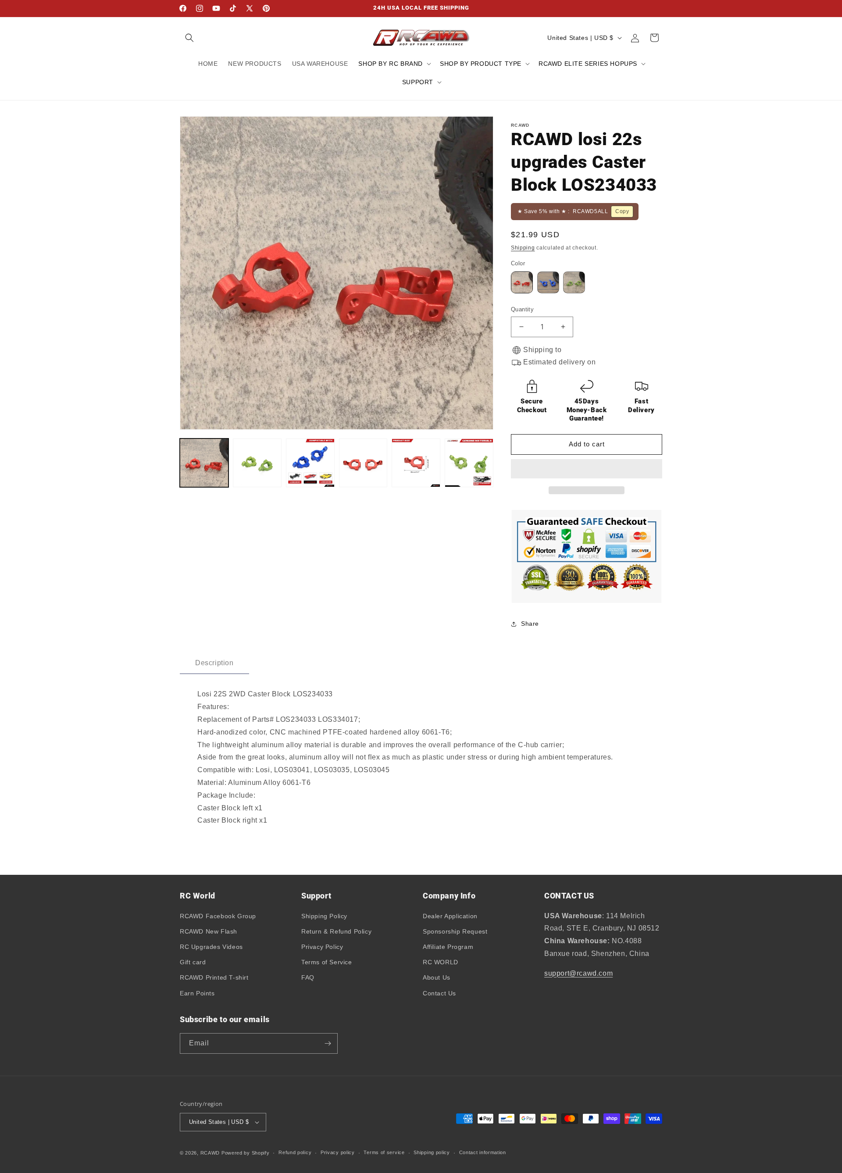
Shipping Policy (324, 916)
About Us (436, 977)
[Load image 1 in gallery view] (204, 463)
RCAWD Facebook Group (218, 916)
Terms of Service (326, 962)
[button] (586, 469)
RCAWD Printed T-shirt (214, 977)
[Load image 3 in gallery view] (310, 463)
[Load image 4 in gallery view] (363, 463)
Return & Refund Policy (336, 931)
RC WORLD (440, 962)
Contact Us (439, 993)
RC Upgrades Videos (211, 946)
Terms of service (384, 1152)
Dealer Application (450, 916)
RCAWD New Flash (208, 931)
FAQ (307, 977)
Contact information (482, 1152)
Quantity (522, 309)
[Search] (189, 37)
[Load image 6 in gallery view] (469, 463)
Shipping (523, 248)
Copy (622, 211)
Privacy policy (338, 1152)
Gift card (193, 962)
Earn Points (197, 993)
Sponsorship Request (455, 931)
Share (530, 623)
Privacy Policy (322, 946)
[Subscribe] (327, 1043)
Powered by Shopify (245, 1152)
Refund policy (294, 1152)
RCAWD (210, 1152)
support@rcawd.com (578, 973)
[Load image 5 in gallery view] (416, 463)
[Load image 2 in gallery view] (257, 463)
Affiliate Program (448, 946)
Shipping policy (432, 1152)
